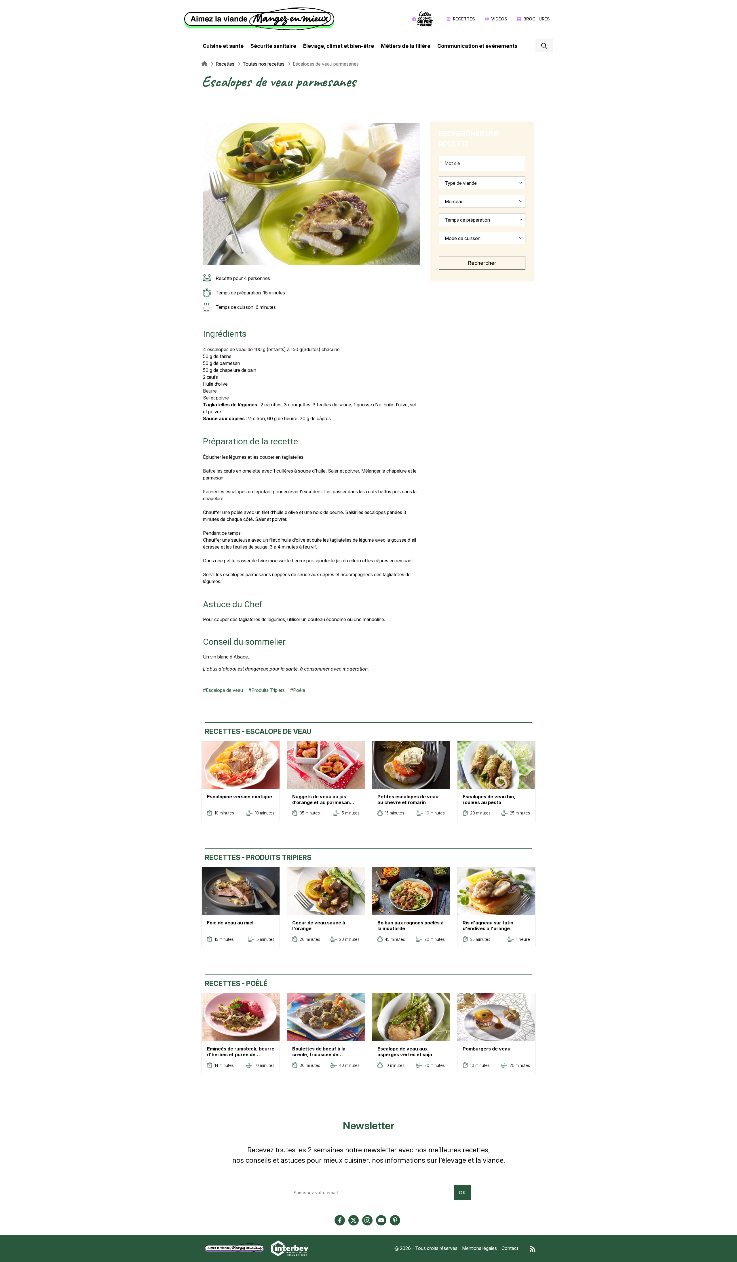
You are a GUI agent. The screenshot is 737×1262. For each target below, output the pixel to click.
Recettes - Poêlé (236, 983)
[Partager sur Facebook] (206, 106)
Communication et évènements (477, 46)
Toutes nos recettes (263, 64)
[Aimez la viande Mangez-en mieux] (236, 1248)
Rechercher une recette (469, 139)
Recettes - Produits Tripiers (258, 857)
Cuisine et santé (223, 46)
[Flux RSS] (532, 1248)
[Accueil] (260, 19)
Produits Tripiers (268, 690)
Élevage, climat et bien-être (338, 46)
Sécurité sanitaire (273, 46)
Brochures (536, 19)
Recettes (464, 19)
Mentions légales (479, 1248)
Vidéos (499, 19)
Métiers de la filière (405, 46)
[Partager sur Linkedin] (206, 112)
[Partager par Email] (206, 119)
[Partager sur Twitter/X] (206, 99)
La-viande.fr (204, 64)
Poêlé (299, 690)
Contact (510, 1248)
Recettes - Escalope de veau (258, 731)
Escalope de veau (224, 690)
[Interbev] (289, 1248)
